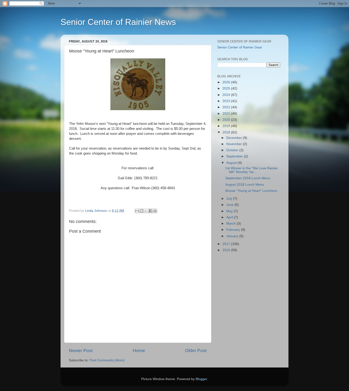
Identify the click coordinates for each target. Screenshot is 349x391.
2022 (226, 107)
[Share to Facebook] (150, 210)
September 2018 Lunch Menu (247, 178)
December (234, 138)
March (231, 223)
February (233, 229)
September (235, 156)
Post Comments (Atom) (107, 360)
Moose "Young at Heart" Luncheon (251, 191)
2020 (226, 120)
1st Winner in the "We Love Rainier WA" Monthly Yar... (251, 170)
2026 (226, 82)
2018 (226, 132)
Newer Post (81, 350)
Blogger (201, 379)
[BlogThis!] (141, 210)
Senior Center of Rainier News (118, 22)
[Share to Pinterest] (155, 210)
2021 (226, 113)
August (232, 163)
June (230, 205)
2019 (226, 126)
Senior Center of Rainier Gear (239, 47)
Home (139, 350)
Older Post (196, 350)
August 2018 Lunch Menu (244, 184)
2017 (226, 244)
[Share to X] (146, 210)
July (229, 198)
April (230, 217)
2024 (226, 95)
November (234, 144)
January (232, 236)
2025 (226, 88)
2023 (226, 101)
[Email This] (137, 210)
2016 (226, 250)
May (230, 211)
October (232, 150)
